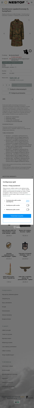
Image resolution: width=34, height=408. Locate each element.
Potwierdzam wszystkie (17, 216)
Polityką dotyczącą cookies (14, 189)
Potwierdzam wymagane (17, 221)
